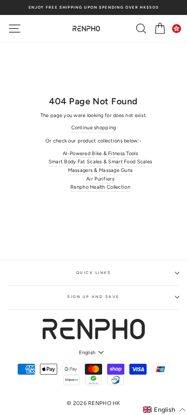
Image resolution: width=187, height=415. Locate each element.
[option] (93, 7)
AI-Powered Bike (82, 153)
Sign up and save (93, 296)
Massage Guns (116, 170)
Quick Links (93, 272)
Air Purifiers (100, 179)
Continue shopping (93, 128)
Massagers (80, 170)
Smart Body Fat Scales (75, 162)
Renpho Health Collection (100, 187)
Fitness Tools (123, 153)
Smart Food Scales (130, 162)
